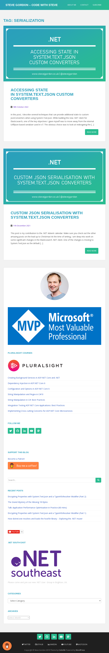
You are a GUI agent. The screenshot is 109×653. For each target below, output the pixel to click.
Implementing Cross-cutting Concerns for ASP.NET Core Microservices (40, 411)
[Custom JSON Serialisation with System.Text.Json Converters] (54, 176)
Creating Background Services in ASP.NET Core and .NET (34, 377)
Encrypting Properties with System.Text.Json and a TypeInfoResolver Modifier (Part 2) (47, 496)
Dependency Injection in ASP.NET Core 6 (26, 383)
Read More (91, 132)
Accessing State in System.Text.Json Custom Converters (42, 94)
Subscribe (97, 5)
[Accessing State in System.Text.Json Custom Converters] (54, 53)
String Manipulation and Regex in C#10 (25, 394)
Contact (84, 5)
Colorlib (62, 650)
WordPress (80, 650)
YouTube (67, 644)
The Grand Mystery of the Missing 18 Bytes (28, 502)
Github (40, 644)
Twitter (27, 644)
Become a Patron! (16, 458)
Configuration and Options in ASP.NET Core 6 (29, 388)
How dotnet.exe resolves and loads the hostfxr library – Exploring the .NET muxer (45, 518)
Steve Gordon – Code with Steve (32, 5)
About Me (71, 5)
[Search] (98, 480)
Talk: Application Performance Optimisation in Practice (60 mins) (37, 507)
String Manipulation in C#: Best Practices (26, 399)
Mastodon (82, 644)
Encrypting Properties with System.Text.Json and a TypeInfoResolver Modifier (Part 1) (47, 513)
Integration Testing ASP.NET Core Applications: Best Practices (36, 405)
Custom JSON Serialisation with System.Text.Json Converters (47, 215)
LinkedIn (53, 644)
